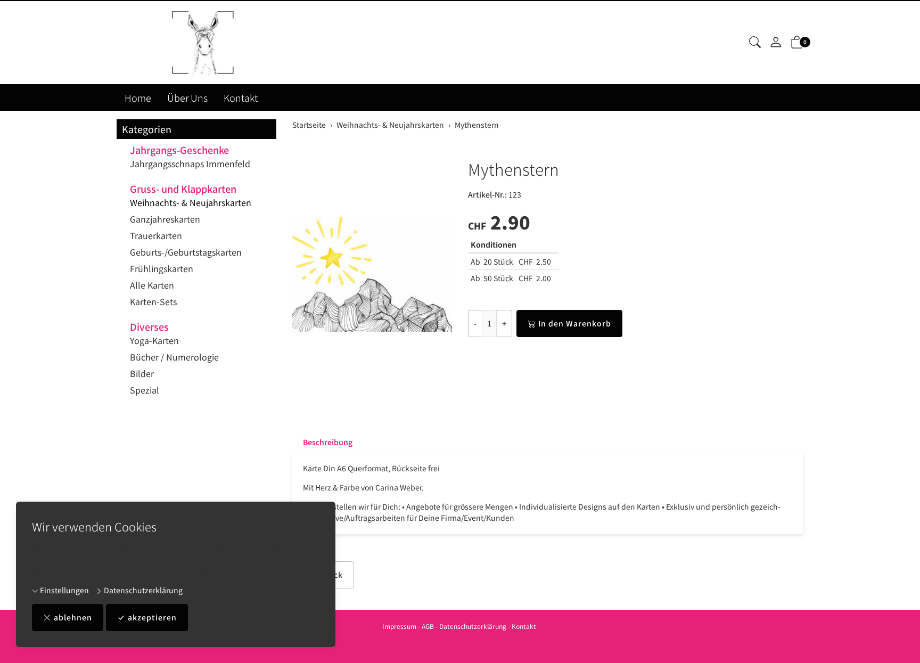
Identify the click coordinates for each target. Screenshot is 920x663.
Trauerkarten (156, 235)
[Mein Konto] (776, 42)
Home (138, 97)
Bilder (142, 373)
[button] (755, 42)
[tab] (322, 442)
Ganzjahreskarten (165, 218)
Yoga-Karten (154, 340)
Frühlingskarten (161, 268)
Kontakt (241, 97)
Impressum (399, 626)
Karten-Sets (153, 301)
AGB (428, 626)
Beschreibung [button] (327, 442)
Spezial (144, 389)
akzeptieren (152, 617)
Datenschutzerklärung (142, 590)
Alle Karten (152, 285)
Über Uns (187, 97)
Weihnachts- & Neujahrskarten (190, 202)
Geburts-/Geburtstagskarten (186, 251)
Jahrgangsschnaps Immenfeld (190, 163)
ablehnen (73, 617)
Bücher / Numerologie (174, 356)
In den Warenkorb (574, 323)
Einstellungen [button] (63, 590)
